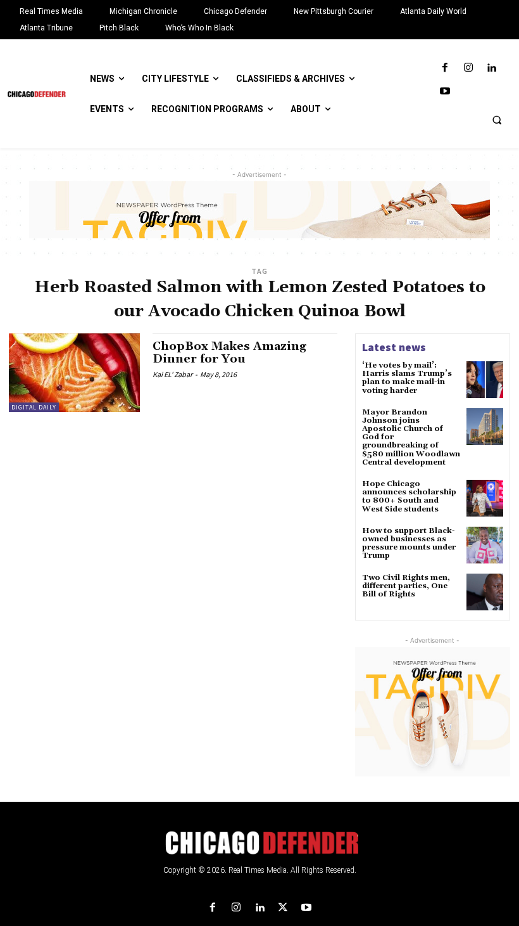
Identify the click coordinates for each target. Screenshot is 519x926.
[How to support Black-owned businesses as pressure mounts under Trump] (484, 545)
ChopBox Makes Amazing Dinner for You (229, 352)
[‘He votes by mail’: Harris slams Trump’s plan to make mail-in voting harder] (484, 379)
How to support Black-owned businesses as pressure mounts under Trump (409, 543)
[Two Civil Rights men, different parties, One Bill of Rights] (484, 592)
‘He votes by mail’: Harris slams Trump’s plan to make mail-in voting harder (407, 378)
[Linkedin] (491, 68)
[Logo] (259, 843)
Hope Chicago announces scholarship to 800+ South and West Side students (409, 496)
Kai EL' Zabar (172, 374)
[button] (497, 120)
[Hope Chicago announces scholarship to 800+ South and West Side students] (484, 498)
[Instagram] (468, 68)
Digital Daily (33, 407)
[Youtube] (444, 91)
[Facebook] (444, 68)
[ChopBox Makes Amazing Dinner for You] (74, 372)
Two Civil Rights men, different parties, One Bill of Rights (406, 586)
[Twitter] (283, 907)
